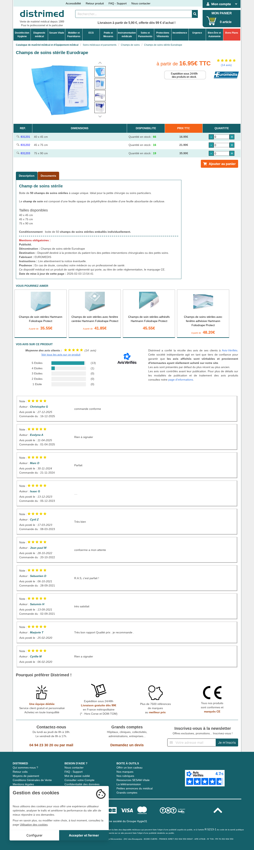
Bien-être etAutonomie (214, 34)
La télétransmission (128, 784)
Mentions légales (23, 784)
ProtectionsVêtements (162, 34)
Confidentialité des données (81, 784)
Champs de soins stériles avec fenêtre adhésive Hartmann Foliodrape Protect (203, 321)
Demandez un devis (127, 745)
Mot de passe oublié (77, 775)
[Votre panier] (211, 20)
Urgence (197, 32)
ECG (91, 32)
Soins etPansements (145, 34)
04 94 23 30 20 (41, 745)
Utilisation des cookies (34, 824)
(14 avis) (226, 65)
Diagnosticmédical (39, 34)
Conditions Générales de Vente (32, 780)
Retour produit (95, 3)
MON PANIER (222, 13)
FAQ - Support (118, 3)
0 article (226, 22)
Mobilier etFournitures (73, 34)
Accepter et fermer (84, 835)
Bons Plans (231, 32)
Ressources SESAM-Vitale (133, 780)
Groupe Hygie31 (137, 821)
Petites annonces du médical (134, 788)
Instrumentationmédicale (127, 34)
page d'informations (180, 379)
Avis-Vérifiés (229, 350)
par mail (66, 745)
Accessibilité (73, 3)
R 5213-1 (210, 829)
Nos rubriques (125, 775)
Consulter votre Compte (79, 780)
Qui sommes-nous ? (25, 767)
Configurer (34, 835)
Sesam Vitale (56, 32)
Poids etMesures (108, 34)
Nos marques (124, 771)
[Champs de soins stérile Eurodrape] (100, 72)
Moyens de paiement (26, 775)
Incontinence (180, 32)
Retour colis (20, 771)
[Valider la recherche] (195, 14)
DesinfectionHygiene (22, 34)
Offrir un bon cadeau (129, 767)
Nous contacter (140, 3)
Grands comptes (126, 792)
